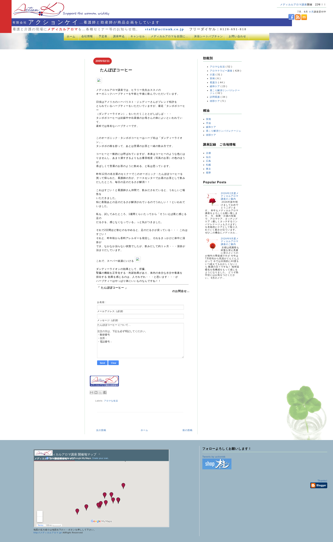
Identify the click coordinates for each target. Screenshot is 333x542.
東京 (208, 168)
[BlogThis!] (96, 392)
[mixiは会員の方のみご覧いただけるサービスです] (304, 19)
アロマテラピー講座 (221, 70)
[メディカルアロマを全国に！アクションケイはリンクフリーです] (104, 386)
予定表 (103, 36)
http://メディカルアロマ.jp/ (48, 532)
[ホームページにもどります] (56, 16)
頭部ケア (215, 101)
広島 (208, 161)
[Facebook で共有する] (105, 392)
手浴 (208, 123)
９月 (311, 11)
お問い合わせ (237, 36)
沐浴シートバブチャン (208, 36)
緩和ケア (215, 86)
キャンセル (137, 36)
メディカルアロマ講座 (293, 4)
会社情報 (87, 36)
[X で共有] (100, 392)
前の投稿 (187, 430)
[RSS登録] (297, 19)
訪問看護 (215, 97)
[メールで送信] (91, 392)
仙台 (208, 157)
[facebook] (285, 19)
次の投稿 (101, 430)
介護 (213, 74)
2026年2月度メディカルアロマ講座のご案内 (230, 196)
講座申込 (119, 36)
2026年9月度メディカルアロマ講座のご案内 (230, 241)
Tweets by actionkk (213, 456)
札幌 (208, 164)
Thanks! (322, 480)
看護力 (214, 82)
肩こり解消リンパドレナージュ (223, 131)
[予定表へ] (43, 455)
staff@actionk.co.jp (164, 29)
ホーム (71, 36)
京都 (208, 153)
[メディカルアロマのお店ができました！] (216, 468)
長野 (208, 172)
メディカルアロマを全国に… (169, 36)
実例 (213, 78)
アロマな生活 (111, 401)
